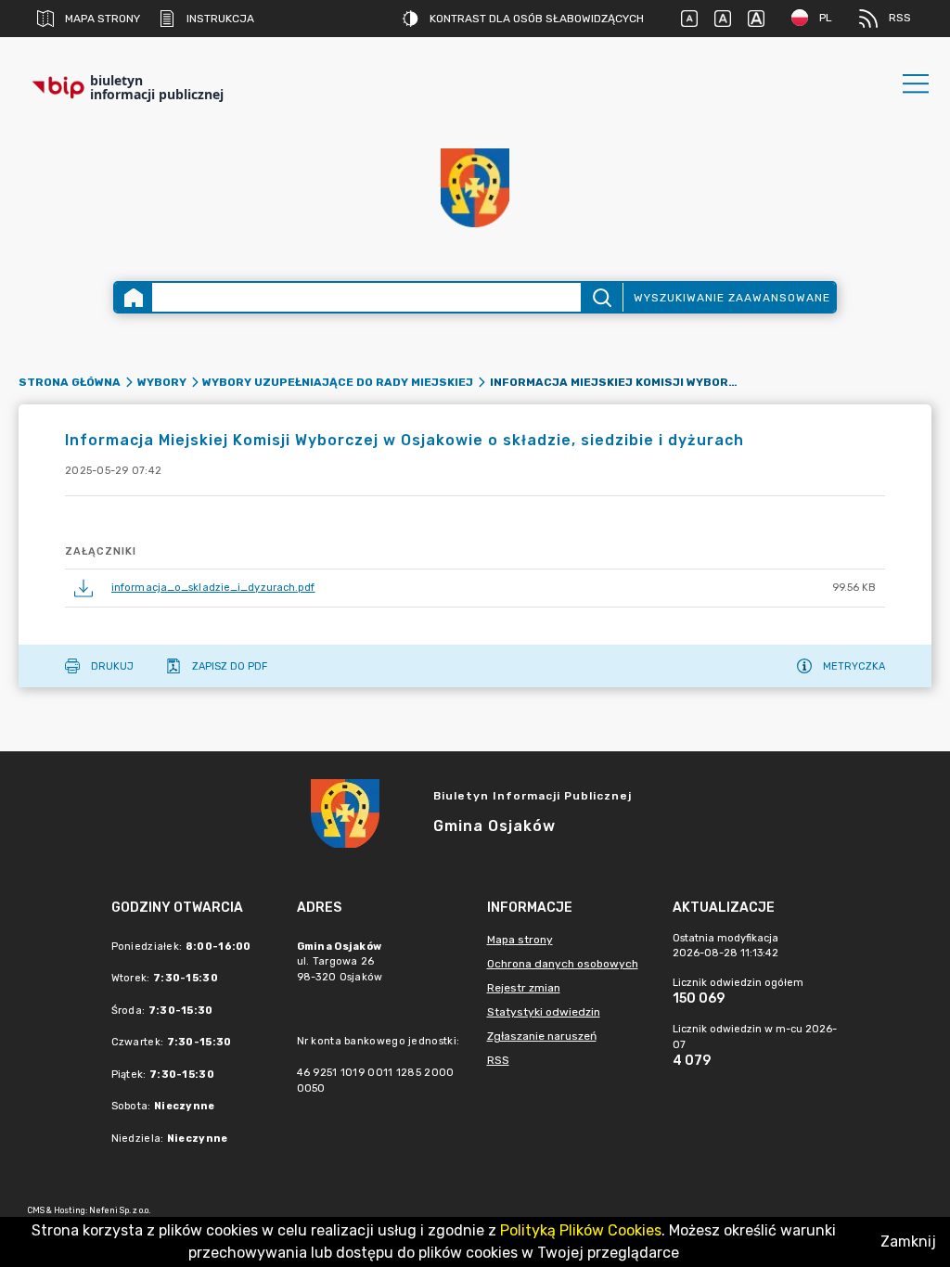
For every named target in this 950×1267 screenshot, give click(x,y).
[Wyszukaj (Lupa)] (602, 297)
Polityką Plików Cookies (580, 1230)
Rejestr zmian (523, 987)
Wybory (161, 382)
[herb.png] (475, 187)
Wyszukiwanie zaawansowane (732, 297)
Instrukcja (220, 18)
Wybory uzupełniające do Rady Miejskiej (337, 382)
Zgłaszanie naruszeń (542, 1036)
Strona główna (70, 382)
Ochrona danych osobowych (562, 963)
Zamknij (908, 1241)
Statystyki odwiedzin (543, 1011)
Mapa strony (102, 18)
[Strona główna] (133, 297)
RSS (900, 17)
